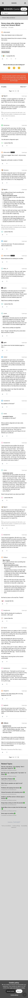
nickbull (5, 241)
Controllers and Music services (8, 770)
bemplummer (7, 442)
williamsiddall (7, 32)
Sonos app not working (7, 813)
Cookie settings (16, 825)
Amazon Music (5, 52)
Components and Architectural (8, 789)
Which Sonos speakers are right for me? (12, 783)
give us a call (4, 518)
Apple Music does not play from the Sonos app (13, 807)
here (23, 511)
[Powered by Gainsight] (14, 822)
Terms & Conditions (6, 825)
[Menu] (2, 3)
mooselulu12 (7, 400)
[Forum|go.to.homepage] (11, 9)
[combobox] (14, 13)
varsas (5, 313)
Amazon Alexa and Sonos (8, 17)
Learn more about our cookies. (17, 988)
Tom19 (5, 627)
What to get (4, 785)
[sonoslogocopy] (14, 3)
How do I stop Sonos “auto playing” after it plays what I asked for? (12, 767)
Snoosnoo (6, 170)
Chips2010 (6, 691)
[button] (2, 9)
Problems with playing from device (10, 787)
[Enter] (2, 13)
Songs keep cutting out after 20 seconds (12, 803)
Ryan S (5, 96)
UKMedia (6, 723)
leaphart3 (6, 705)
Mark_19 (6, 268)
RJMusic (6, 557)
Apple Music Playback (7, 779)
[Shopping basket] (25, 3)
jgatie (5, 288)
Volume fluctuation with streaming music (12, 792)
